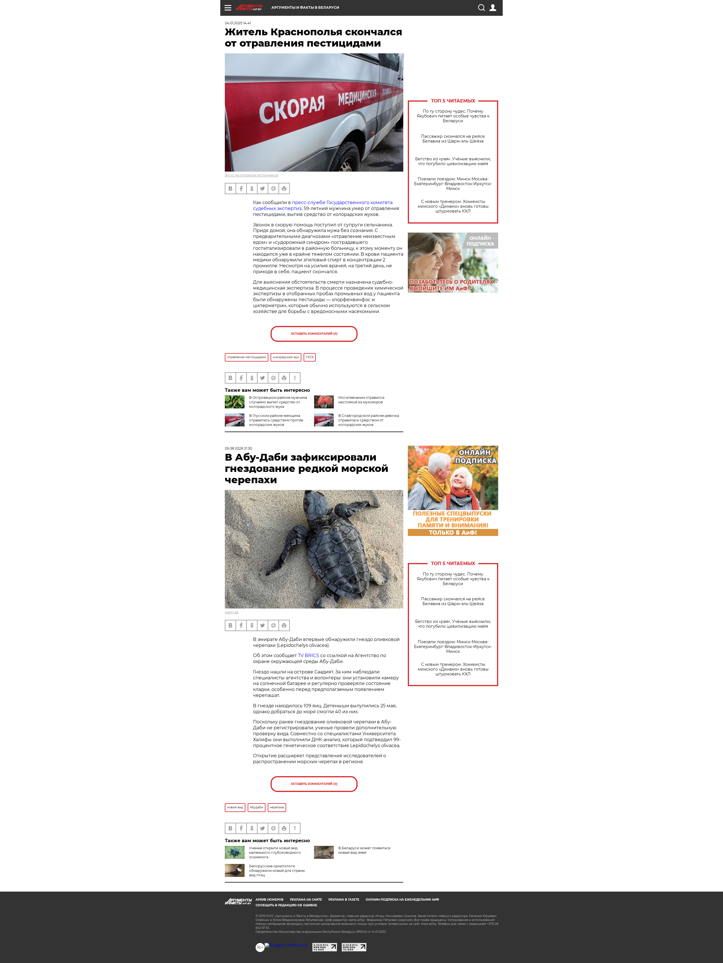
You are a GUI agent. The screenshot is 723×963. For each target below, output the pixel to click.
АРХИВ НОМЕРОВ (270, 899)
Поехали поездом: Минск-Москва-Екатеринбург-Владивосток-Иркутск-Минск (453, 184)
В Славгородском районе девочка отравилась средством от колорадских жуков (368, 420)
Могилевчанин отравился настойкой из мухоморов (361, 399)
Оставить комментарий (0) (314, 334)
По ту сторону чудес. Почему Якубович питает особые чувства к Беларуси (453, 116)
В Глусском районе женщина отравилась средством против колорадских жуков (276, 420)
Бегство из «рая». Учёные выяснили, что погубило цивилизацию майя (453, 161)
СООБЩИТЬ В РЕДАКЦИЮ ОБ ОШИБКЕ (286, 905)
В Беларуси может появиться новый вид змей (364, 850)
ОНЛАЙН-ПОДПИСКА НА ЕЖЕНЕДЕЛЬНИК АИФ (402, 899)
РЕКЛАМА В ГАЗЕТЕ (343, 899)
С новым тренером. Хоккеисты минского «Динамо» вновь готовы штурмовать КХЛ (453, 206)
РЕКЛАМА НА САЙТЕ (306, 899)
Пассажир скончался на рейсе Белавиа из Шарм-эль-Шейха (453, 139)
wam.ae (231, 612)
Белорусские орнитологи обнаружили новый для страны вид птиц (277, 870)
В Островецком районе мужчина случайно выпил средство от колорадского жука (278, 402)
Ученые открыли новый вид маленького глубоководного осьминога (275, 852)
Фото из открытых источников (251, 175)
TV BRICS (308, 655)
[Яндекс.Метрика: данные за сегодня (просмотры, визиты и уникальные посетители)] (286, 945)
